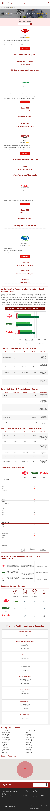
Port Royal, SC (28, 746)
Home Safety (24, 793)
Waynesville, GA (5, 734)
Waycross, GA (5, 735)
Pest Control (34, 797)
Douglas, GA (5, 747)
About (41, 793)
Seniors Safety (24, 791)
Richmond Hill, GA (6, 739)
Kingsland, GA (5, 749)
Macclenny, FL (28, 752)
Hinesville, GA (5, 731)
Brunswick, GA (5, 737)
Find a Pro (18, 3)
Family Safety (34, 791)
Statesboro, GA (5, 750)
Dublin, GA (27, 744)
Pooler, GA (4, 744)
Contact (42, 795)
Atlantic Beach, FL (29, 747)
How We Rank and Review (38, 805)
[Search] (46, 784)
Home (1, 7)
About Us (38, 3)
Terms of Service (24, 805)
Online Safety (24, 795)
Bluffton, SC (28, 735)
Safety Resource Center (27, 3)
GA (12, 7)
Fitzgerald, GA (28, 740)
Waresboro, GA (5, 740)
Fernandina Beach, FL (30, 731)
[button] (49, 3)
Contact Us (44, 3)
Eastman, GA (28, 742)
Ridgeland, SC (28, 739)
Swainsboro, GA (29, 734)
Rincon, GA (4, 752)
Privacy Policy (30, 805)
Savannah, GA (5, 742)
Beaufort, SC (28, 750)
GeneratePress (12, 807)
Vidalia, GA (4, 746)
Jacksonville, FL (28, 749)
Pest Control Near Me (7, 7)
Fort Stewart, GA (6, 732)
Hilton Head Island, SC (30, 737)
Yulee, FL (27, 732)
